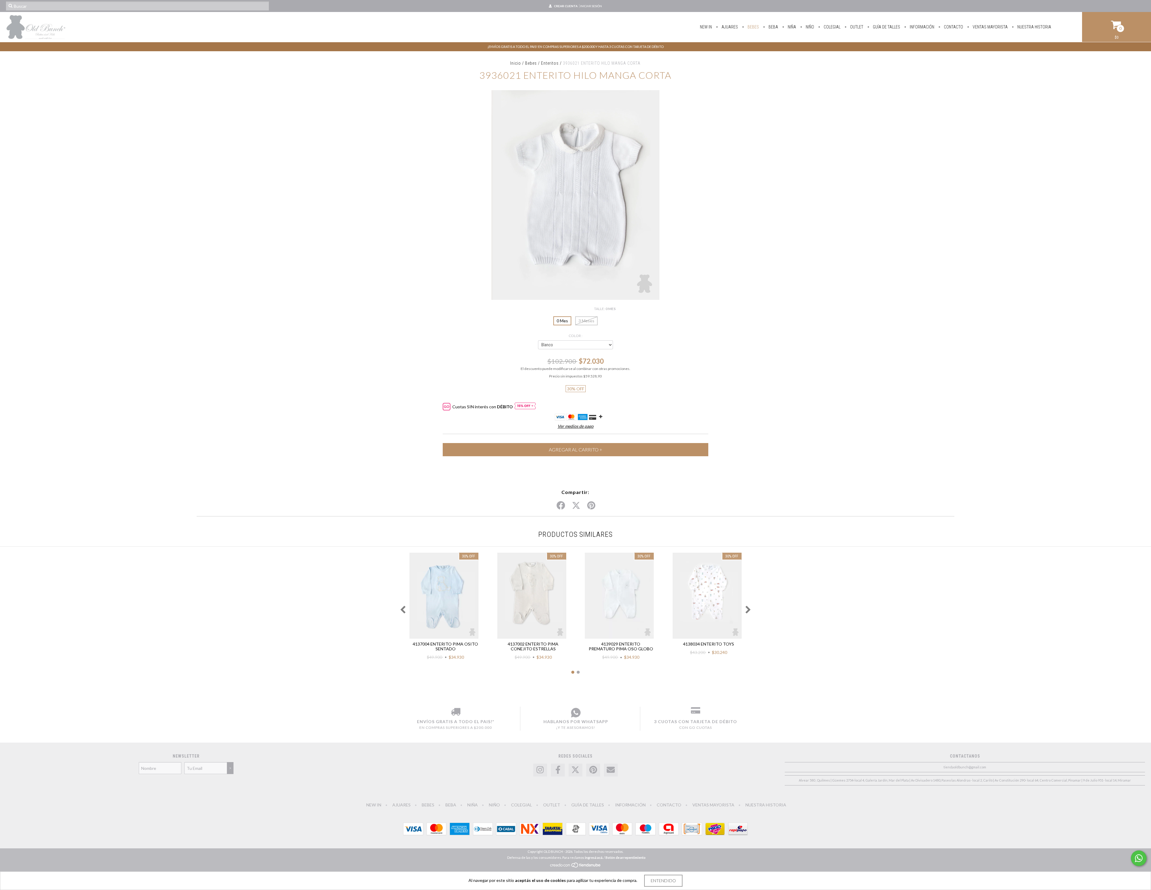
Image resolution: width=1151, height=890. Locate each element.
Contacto (953, 27)
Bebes (753, 27)
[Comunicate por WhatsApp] (1139, 858)
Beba (773, 27)
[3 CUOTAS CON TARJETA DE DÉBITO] (695, 713)
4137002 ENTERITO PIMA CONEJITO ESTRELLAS (533, 646)
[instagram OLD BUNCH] (540, 770)
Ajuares (729, 27)
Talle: (605, 308)
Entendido (663, 880)
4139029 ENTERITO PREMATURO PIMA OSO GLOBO (621, 646)
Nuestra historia (1033, 27)
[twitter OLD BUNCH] (575, 770)
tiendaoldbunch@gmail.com (965, 767)
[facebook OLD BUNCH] (558, 770)
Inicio (515, 63)
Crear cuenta (566, 6)
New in (706, 27)
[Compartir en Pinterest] (591, 505)
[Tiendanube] (575, 867)
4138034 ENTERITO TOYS (708, 643)
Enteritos (550, 63)
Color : (575, 335)
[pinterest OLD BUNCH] (593, 770)
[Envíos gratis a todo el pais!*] (455, 713)
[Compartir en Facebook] (561, 505)
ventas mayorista (990, 27)
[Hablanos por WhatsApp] (575, 713)
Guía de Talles (886, 27)
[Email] (611, 770)
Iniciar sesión (591, 6)
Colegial (831, 27)
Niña (791, 27)
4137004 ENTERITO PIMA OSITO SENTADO (445, 646)
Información (921, 27)
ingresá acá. (594, 857)
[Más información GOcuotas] (525, 407)
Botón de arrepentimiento (625, 857)
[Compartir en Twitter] (576, 505)
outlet (856, 27)
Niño (809, 27)
